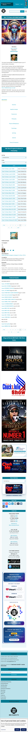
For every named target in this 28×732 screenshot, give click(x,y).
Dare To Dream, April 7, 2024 (8, 203)
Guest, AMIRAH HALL (6, 326)
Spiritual (14, 137)
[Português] (26, 3)
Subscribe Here (14, 639)
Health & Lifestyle (14, 109)
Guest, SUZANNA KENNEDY (7, 303)
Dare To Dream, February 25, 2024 (9, 220)
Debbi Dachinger (14, 51)
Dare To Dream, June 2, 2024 (8, 182)
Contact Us (3, 695)
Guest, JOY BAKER (6, 283)
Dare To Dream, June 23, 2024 (8, 174)
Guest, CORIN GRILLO (6, 317)
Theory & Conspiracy (14, 142)
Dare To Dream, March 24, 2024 (9, 209)
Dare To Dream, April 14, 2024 (8, 201)
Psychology (14, 128)
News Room (3, 690)
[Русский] (25, 5)
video (16, 519)
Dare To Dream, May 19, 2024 (8, 187)
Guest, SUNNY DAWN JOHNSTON (9, 299)
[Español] (26, 5)
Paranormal (14, 114)
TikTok (24, 255)
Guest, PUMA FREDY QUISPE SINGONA (10, 292)
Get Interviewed (4, 686)
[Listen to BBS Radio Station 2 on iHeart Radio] (14, 596)
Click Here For (14, 523)
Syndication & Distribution (5, 688)
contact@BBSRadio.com (11, 661)
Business (14, 104)
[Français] (25, 2)
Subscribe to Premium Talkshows (6, 4)
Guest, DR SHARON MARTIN (7, 306)
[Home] (3, 11)
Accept (23, 729)
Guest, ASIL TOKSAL (6, 315)
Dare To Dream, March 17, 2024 (9, 212)
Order (3, 160)
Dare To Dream (14, 48)
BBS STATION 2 (14, 541)
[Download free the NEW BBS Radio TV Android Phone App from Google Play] (14, 561)
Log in (22, 4)
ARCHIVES (4, 99)
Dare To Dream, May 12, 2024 (8, 190)
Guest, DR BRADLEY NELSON (8, 288)
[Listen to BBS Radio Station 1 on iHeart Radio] (14, 589)
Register (17, 4)
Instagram (11, 255)
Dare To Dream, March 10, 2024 (9, 214)
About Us (2, 693)
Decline (17, 729)
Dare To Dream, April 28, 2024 (8, 195)
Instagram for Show (18, 255)
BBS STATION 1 (14, 535)
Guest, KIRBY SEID (5, 308)
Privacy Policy (3, 697)
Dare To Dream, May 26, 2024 (8, 185)
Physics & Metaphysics (14, 123)
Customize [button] (3, 729)
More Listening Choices (14, 525)
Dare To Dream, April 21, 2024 (8, 198)
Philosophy (14, 118)
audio (16, 515)
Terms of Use (3, 698)
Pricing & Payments (4, 683)
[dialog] (14, 725)
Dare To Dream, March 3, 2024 (8, 217)
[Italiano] (25, 3)
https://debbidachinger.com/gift (8, 87)
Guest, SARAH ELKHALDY (7, 297)
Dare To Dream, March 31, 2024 (9, 206)
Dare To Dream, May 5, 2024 (8, 193)
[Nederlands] (26, 0)
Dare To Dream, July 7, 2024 (8, 168)
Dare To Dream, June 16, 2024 (8, 176)
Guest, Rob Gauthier (6, 323)
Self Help (14, 133)
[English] (25, 0)
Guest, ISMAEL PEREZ (6, 301)
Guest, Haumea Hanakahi (7, 295)
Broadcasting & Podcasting (6, 681)
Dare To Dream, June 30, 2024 (8, 171)
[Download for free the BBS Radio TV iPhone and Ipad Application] (14, 566)
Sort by (3, 155)
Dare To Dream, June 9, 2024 (8, 179)
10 (12, 227)
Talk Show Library (4, 685)
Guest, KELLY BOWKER (6, 286)
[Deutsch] (26, 2)
